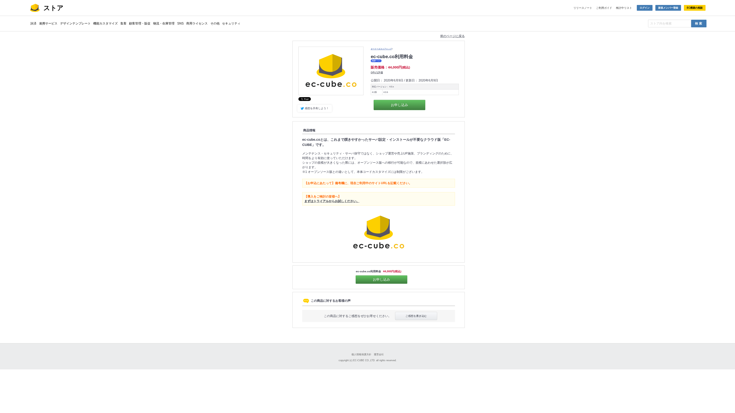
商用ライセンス (197, 23)
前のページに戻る (452, 36)
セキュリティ (231, 23)
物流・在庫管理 (164, 23)
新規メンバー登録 (668, 7)
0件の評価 (377, 72)
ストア (53, 8)
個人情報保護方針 (361, 354)
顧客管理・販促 (139, 23)
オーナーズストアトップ (381, 49)
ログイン (645, 7)
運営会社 (379, 354)
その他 (215, 23)
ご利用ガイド (604, 7)
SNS (180, 23)
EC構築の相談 (695, 7)
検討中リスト (624, 7)
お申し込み (399, 105)
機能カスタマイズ (105, 23)
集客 (123, 23)
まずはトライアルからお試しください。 (331, 201)
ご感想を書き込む (416, 315)
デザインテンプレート (75, 23)
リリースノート (582, 7)
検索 (699, 23)
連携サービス (48, 23)
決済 (33, 23)
